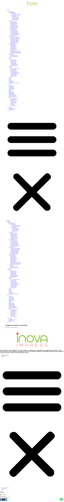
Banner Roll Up (11, 11)
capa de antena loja (14, 35)
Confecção (8, 58)
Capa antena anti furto (12, 28)
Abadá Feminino (13, 62)
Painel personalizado (14, 46)
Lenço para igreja (13, 286)
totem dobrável (13, 100)
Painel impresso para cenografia (15, 53)
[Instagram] (3, 499)
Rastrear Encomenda (12, 109)
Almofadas (10, 292)
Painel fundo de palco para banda (16, 52)
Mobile (10, 91)
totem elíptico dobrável (14, 99)
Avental (10, 79)
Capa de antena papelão (14, 32)
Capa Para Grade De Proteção (13, 82)
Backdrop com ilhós (14, 25)
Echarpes (12, 76)
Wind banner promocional (15, 56)
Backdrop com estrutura (14, 237)
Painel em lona (13, 44)
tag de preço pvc (11, 89)
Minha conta (11, 108)
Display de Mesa (11, 303)
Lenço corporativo (13, 281)
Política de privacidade (5, 487)
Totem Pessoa (13, 101)
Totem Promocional (14, 105)
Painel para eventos (14, 259)
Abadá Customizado (14, 60)
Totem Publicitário (13, 98)
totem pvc (12, 103)
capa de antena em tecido (14, 33)
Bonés (10, 77)
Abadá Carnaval (13, 59)
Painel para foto (13, 47)
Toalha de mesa (11, 36)
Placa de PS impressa (12, 96)
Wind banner (11, 265)
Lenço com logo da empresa (15, 68)
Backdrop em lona (13, 24)
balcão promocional (12, 94)
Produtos (8, 10)
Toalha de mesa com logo (14, 39)
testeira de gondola (12, 88)
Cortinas (10, 83)
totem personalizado (14, 102)
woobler (10, 90)
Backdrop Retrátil (13, 22)
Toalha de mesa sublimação (15, 40)
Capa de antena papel (14, 243)
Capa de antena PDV (14, 30)
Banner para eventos (16, 16)
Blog (2, 356)
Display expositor (11, 93)
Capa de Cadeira (11, 81)
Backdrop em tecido (14, 21)
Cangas (10, 78)
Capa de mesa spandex (14, 42)
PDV (8, 84)
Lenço (10, 67)
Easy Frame (11, 85)
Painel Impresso (13, 50)
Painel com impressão (12, 43)
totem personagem (13, 314)
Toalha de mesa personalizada (15, 248)
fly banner (12, 54)
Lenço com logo (13, 69)
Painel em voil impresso (14, 49)
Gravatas (10, 80)
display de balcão (11, 92)
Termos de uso (4, 488)
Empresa (8, 221)
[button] (32, 165)
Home (8, 9)
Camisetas (10, 66)
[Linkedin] (6, 499)
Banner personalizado (12, 12)
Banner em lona (13, 13)
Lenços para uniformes (14, 74)
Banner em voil (15, 20)
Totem (10, 97)
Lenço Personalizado (14, 73)
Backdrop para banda (14, 27)
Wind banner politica (14, 55)
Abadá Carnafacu (13, 61)
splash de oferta (11, 87)
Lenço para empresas (14, 70)
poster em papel (11, 297)
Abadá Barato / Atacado (14, 275)
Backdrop (10, 232)
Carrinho (10, 107)
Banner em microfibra (16, 18)
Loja (8, 106)
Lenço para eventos (14, 71)
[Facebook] (1, 499)
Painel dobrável (13, 48)
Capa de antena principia (14, 31)
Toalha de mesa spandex (14, 41)
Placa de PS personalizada (13, 95)
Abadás (10, 270)
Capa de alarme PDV (14, 29)
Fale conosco (9, 110)
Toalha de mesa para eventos (15, 38)
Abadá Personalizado (14, 65)
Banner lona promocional (16, 226)
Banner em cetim (15, 19)
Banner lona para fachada (16, 14)
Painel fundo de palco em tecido (15, 51)
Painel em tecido (13, 45)
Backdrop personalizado (14, 23)
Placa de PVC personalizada (13, 308)
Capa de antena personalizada (15, 34)
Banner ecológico (15, 17)
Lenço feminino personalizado (15, 72)
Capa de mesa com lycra (14, 254)
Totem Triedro (13, 104)
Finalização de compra (12, 319)
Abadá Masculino (13, 63)
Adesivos (10, 57)
